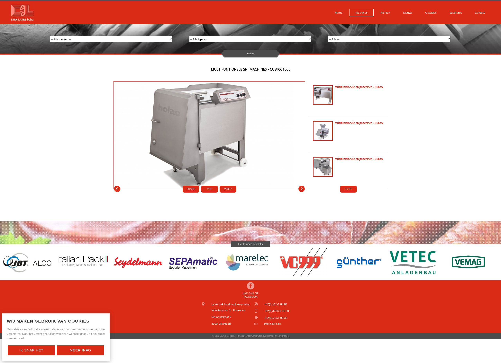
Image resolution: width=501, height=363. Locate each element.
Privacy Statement (247, 336)
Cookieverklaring (265, 336)
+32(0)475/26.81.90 (276, 311)
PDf (209, 189)
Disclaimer (231, 336)
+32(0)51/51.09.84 (275, 304)
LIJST (348, 189)
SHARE (191, 189)
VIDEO (228, 189)
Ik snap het (31, 350)
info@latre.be (272, 323)
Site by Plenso (282, 336)
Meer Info (80, 350)
